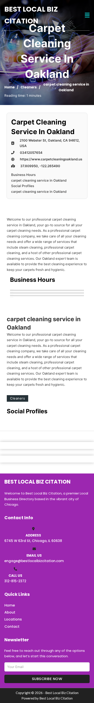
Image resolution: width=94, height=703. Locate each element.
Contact (11, 626)
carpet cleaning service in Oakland (38, 180)
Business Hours (23, 175)
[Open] (87, 15)
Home (9, 87)
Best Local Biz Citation (31, 15)
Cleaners (29, 87)
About (9, 612)
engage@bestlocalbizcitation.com (34, 561)
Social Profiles (22, 186)
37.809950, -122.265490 (40, 166)
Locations (13, 619)
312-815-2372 (15, 581)
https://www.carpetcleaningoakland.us (51, 159)
